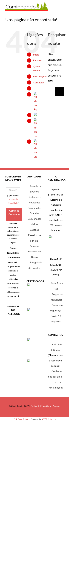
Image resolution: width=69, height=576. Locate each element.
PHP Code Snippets (22, 419)
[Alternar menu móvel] (61, 8)
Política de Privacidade (40, 406)
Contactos (38, 82)
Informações (40, 76)
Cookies (56, 406)
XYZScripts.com (49, 419)
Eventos (37, 60)
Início (36, 54)
